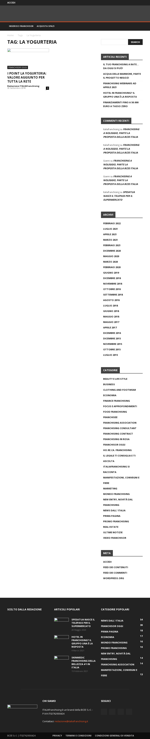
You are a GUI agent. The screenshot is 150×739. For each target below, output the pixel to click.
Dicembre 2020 (112, 250)
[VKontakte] (134, 2)
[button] (138, 26)
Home (10, 35)
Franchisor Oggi (17, 67)
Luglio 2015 (110, 355)
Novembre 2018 (112, 283)
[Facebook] (122, 2)
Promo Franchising (116, 521)
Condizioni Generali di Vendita (114, 735)
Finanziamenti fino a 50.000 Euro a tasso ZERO (120, 104)
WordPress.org (113, 578)
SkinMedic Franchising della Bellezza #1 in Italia (83, 662)
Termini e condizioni (78, 735)
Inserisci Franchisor (21, 26)
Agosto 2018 (111, 300)
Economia (109, 395)
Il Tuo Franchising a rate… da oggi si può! (121, 66)
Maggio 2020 (111, 256)
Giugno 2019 (111, 272)
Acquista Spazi (46, 26)
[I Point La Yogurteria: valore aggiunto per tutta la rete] (28, 58)
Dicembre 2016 (112, 333)
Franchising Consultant (119, 428)
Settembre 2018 (113, 294)
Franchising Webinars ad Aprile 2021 (119, 85)
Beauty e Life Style (115, 378)
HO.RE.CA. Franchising (117, 450)
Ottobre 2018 (112, 289)
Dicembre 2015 (112, 338)
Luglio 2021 (110, 228)
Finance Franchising (116, 400)
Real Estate (110, 526)
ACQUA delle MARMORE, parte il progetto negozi (122, 75)
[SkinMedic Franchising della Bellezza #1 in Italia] (61, 661)
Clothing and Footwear (119, 389)
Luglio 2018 (110, 305)
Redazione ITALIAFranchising (23, 86)
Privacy (57, 735)
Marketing (110, 488)
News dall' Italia (114, 510)
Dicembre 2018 (112, 278)
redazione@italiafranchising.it (71, 721)
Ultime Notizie (113, 532)
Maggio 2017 (111, 322)
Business (109, 384)
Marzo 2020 (110, 261)
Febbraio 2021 (112, 245)
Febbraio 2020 (112, 267)
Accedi (11, 2)
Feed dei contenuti (115, 567)
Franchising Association (119, 422)
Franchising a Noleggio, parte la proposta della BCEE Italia (121, 133)
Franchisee (110, 417)
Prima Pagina (111, 516)
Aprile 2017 (110, 327)
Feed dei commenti (115, 572)
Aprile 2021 (110, 234)
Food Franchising (115, 411)
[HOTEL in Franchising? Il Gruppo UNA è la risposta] (61, 640)
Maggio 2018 (111, 316)
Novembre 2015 (112, 344)
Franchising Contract (118, 433)
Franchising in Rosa (116, 439)
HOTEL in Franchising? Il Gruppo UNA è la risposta (120, 94)
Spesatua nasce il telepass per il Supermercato (119, 195)
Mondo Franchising (116, 494)
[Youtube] (140, 2)
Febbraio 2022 (112, 223)
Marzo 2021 (110, 239)
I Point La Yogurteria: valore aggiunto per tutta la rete (26, 77)
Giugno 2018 (111, 311)
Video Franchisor (114, 537)
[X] (128, 2)
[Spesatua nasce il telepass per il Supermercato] (61, 623)
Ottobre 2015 (112, 349)
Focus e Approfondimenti (120, 406)
